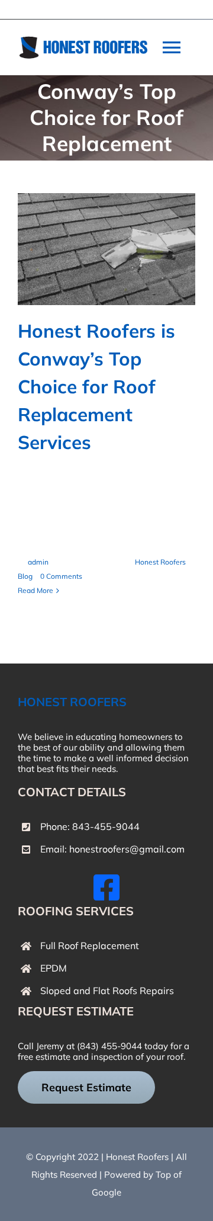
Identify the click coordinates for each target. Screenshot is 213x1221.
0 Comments (61, 576)
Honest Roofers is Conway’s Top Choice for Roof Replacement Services (96, 386)
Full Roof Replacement (89, 945)
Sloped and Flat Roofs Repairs (107, 990)
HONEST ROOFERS (72, 701)
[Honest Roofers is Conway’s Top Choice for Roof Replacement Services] (106, 249)
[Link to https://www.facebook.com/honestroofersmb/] (106, 887)
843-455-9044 (106, 826)
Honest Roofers (137, 1156)
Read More (35, 590)
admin (38, 561)
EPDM (53, 968)
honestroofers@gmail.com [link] (127, 849)
